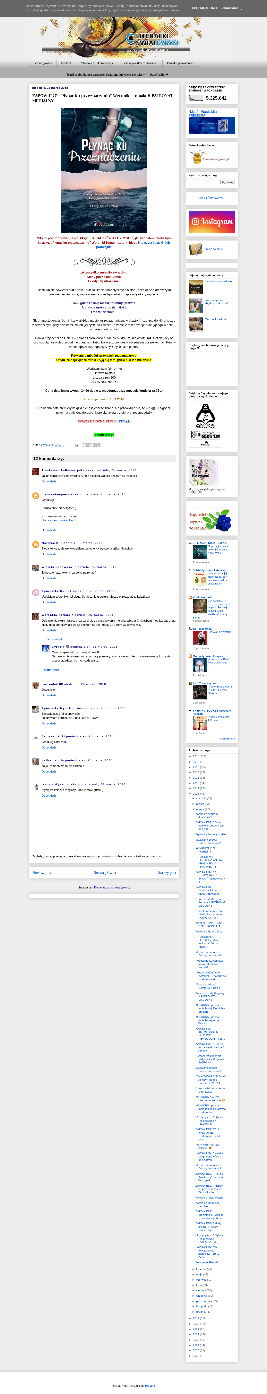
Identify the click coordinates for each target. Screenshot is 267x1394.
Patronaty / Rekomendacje (97, 63)
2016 (196, 783)
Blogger (150, 1385)
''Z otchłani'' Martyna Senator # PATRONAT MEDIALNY (210, 902)
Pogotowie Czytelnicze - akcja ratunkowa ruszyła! (210, 964)
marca (200, 809)
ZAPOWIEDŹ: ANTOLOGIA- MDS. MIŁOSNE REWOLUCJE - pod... (210, 1033)
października (204, 1301)
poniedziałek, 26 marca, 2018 (94, 646)
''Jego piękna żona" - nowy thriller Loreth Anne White (219, 549)
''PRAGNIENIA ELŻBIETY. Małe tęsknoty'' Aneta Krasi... (207, 941)
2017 (196, 788)
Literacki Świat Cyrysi (209, 197)
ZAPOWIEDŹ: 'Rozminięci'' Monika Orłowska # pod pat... (210, 1215)
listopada (202, 1306)
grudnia (201, 1311)
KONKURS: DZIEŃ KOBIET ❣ (207, 850)
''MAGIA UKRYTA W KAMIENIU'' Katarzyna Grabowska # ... (210, 976)
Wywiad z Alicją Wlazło (209, 1197)
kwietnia (201, 1269)
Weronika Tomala (56, 614)
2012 (196, 761)
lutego (200, 803)
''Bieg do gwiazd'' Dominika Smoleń (207, 986)
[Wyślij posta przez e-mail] (76, 444)
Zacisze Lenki (53, 736)
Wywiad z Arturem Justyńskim (206, 815)
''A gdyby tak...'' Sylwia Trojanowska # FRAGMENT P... (209, 1121)
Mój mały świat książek (208, 656)
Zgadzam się (232, 8)
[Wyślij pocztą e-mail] (84, 445)
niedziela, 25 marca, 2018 (115, 470)
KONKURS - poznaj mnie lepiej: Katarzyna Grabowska (210, 1109)
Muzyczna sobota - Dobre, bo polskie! (208, 841)
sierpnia (201, 1290)
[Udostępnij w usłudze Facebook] (95, 445)
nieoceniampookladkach (62, 494)
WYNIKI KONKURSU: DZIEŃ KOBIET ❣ (208, 924)
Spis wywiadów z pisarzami (140, 63)
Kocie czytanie (202, 597)
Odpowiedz (49, 481)
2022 (196, 1334)
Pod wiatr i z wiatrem (219, 631)
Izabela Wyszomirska (59, 784)
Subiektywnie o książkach (210, 570)
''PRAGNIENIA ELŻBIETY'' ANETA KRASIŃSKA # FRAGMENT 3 (208, 861)
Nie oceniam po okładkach (58, 520)
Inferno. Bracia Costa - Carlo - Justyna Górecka (220, 690)
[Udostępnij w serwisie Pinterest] (99, 445)
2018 (196, 793)
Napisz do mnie (213, 248)
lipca (199, 1285)
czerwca (201, 1279)
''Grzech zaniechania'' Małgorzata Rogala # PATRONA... (209, 1059)
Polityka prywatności (180, 63)
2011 (196, 756)
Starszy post (167, 872)
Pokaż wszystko (227, 739)
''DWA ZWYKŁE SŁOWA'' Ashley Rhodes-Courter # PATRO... (210, 1080)
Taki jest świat (202, 628)
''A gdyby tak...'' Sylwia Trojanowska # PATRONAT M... (209, 1238)
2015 (196, 777)
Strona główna (43, 63)
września (202, 1295)
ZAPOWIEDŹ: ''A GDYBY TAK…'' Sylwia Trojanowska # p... (210, 876)
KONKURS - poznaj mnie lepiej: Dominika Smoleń (210, 1008)
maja (199, 1274)
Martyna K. (51, 542)
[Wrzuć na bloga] (88, 445)
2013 (196, 767)
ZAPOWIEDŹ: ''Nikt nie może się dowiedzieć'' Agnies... (210, 1047)
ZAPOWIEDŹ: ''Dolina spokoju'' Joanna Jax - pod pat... (210, 826)
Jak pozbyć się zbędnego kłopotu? (216, 302)
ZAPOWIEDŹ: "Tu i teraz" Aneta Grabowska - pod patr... (207, 1134)
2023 (196, 1339)
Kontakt (66, 63)
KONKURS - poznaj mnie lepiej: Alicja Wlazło (207, 1020)
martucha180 (52, 684)
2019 (196, 1318)
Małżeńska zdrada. (216, 319)
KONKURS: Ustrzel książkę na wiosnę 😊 (210, 1098)
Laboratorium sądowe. (219, 281)
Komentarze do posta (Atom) (112, 887)
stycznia (201, 798)
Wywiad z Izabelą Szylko (210, 834)
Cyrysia (58, 646)
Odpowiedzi (54, 639)
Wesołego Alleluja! (206, 1262)
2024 (196, 1345)
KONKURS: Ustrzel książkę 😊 (207, 1146)
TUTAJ (124, 421)
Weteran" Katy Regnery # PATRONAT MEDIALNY (210, 996)
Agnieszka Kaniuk (57, 591)
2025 (196, 1350)
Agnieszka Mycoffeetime (62, 708)
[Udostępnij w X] (91, 445)
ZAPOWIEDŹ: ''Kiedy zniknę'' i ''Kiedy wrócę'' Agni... (208, 1227)
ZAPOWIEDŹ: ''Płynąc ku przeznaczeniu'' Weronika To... (209, 1189)
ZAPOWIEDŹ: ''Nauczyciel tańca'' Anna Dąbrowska (208, 890)
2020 (196, 1323)
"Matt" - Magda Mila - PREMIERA (204, 113)
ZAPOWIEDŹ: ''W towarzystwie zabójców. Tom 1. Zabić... (207, 1252)
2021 (196, 1329)
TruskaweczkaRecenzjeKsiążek (67, 470)
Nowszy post (42, 872)
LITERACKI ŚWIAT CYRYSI (210, 542)
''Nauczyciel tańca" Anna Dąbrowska (210, 1090)
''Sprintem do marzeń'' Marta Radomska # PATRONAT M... (209, 914)
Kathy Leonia (53, 760)
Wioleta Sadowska (57, 566)
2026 (196, 1355)
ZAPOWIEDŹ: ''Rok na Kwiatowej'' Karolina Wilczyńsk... (209, 1177)
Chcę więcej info (204, 8)
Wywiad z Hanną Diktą (209, 931)
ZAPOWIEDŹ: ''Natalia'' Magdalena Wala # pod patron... (209, 1156)
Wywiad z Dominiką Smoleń (207, 1204)
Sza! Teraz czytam (204, 683)
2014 (196, 772)
